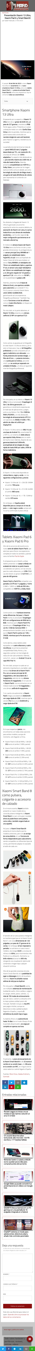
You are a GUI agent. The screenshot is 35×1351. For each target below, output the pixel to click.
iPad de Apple (19, 556)
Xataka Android (23, 1074)
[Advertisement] (17, 41)
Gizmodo (6, 1076)
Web (4, 1294)
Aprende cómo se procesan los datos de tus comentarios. (16, 1315)
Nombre (6, 1274)
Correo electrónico (10, 1284)
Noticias (5, 13)
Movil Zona (13, 1074)
